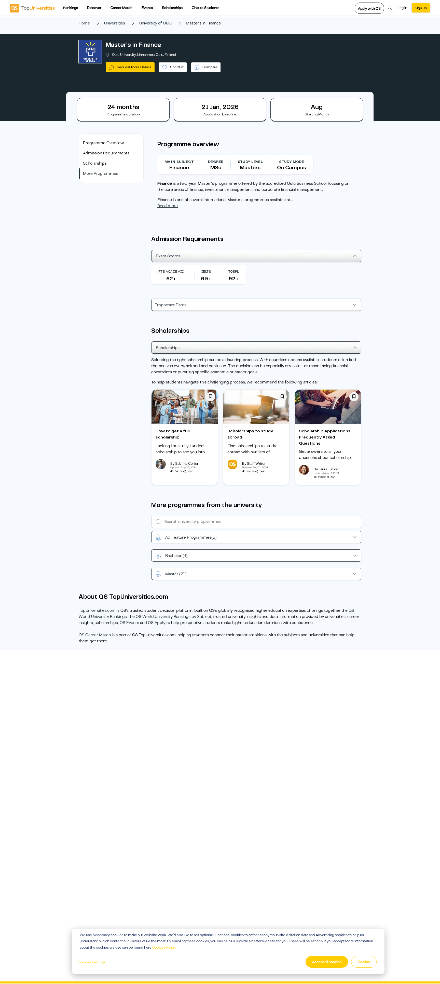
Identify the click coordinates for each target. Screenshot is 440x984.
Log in (402, 7)
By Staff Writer (254, 463)
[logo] (32, 7)
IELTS (206, 271)
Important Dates (170, 305)
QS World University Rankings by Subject (173, 616)
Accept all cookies (326, 962)
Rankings (70, 7)
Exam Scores (168, 256)
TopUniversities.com (97, 610)
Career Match (121, 7)
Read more (167, 205)
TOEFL (233, 271)
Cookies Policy (164, 947)
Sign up (421, 8)
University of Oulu (155, 23)
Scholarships (172, 7)
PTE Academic (171, 271)
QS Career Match (95, 634)
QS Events (129, 622)
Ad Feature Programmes (190, 537)
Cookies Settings (91, 962)
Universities (114, 23)
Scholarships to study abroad (250, 434)
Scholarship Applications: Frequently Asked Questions (325, 437)
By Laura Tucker (326, 469)
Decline (364, 962)
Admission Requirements (106, 153)
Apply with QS (369, 8)
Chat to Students (205, 7)
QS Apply (156, 622)
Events (147, 7)
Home (84, 23)
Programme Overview (103, 142)
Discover (94, 7)
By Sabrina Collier (184, 463)
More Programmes (100, 173)
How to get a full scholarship (173, 434)
